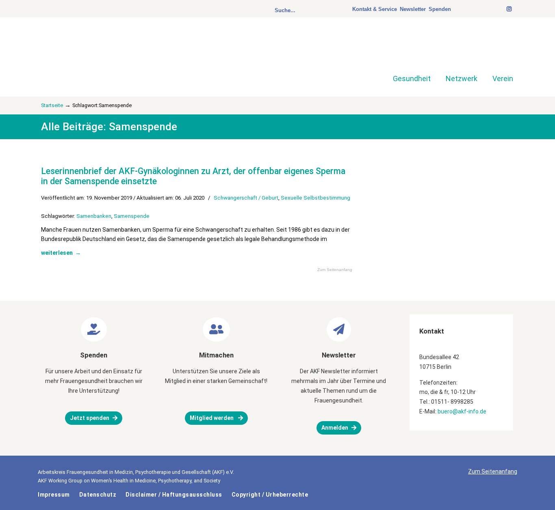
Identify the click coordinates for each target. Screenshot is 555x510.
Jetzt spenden (89, 418)
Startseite (52, 105)
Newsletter (413, 9)
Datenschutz (98, 494)
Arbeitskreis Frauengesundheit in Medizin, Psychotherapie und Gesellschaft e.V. (99, 52)
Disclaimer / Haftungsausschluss (174, 494)
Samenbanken (93, 216)
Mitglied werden (212, 418)
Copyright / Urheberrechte (270, 494)
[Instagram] (509, 9)
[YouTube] (503, 9)
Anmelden (334, 427)
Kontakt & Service (374, 9)
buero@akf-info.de (462, 411)
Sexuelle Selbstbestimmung (315, 198)
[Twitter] (495, 9)
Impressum (54, 494)
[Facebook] (499, 9)
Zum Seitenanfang (334, 270)
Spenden (440, 9)
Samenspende (132, 216)
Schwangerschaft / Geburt (246, 198)
